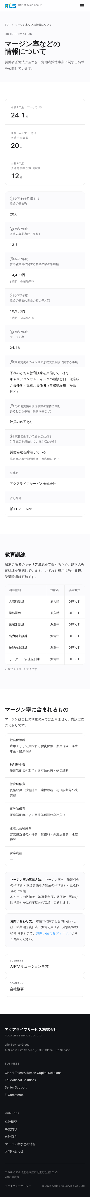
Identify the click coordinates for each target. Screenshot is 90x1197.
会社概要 (11, 1122)
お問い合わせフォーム (52, 933)
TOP (7, 24)
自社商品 (11, 1136)
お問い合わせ (14, 1151)
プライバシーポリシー (18, 1185)
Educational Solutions (20, 1080)
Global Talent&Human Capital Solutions (33, 1073)
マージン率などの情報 (20, 1144)
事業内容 (11, 1129)
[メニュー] (82, 5)
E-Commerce (14, 1095)
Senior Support (16, 1087)
